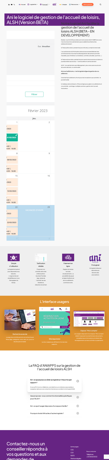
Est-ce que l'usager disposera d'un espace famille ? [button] (49, 406)
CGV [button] (72, 452)
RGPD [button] (73, 455)
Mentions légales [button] (76, 458)
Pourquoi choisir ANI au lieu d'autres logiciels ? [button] (47, 413)
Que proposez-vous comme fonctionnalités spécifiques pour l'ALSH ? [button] (51, 397)
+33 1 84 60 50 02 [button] (91, 456)
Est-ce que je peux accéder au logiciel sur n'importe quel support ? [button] (50, 381)
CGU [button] (72, 450)
